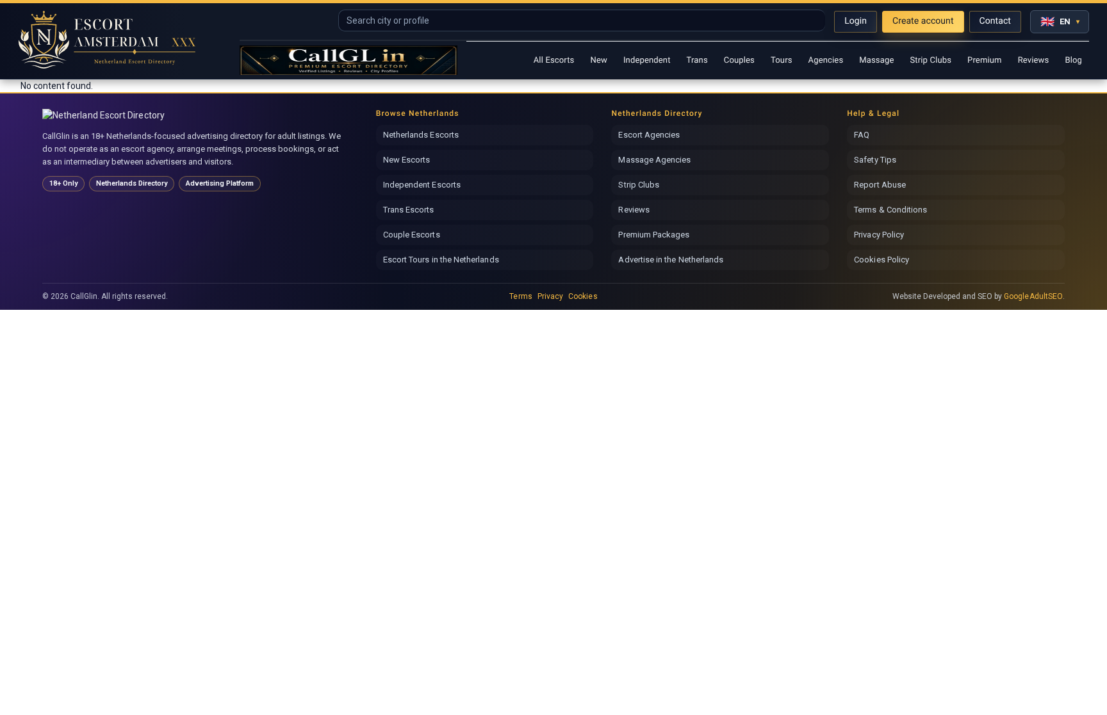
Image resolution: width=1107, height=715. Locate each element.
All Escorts (554, 60)
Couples (739, 60)
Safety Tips (875, 160)
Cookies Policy (881, 259)
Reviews (1033, 60)
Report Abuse (880, 184)
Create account (923, 21)
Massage (876, 60)
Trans (697, 60)
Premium (984, 60)
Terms (520, 296)
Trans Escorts (408, 209)
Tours (781, 60)
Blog (1073, 60)
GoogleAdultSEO (1033, 296)
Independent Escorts (422, 184)
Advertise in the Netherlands (670, 259)
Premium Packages (653, 234)
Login (855, 21)
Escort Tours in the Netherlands (441, 259)
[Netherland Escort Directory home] (108, 115)
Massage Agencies (654, 160)
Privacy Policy (879, 234)
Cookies (582, 296)
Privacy (550, 296)
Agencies (826, 60)
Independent (647, 60)
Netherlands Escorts (421, 135)
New (598, 60)
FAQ (861, 135)
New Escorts (406, 160)
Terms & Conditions (890, 209)
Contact (995, 21)
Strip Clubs (930, 60)
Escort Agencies (649, 135)
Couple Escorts (411, 234)
